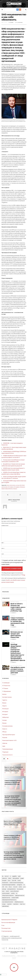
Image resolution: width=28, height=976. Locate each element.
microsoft (15, 887)
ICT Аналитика (19, 22)
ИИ (16, 893)
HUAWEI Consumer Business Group (16, 882)
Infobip (8, 485)
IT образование (6, 691)
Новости (4, 729)
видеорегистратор (6, 897)
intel (3, 887)
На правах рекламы (7, 726)
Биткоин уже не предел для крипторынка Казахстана (17, 634)
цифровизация (5, 906)
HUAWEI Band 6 (5, 882)
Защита (4, 705)
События (4, 743)
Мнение (4, 723)
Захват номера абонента (7, 488)
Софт (3, 746)
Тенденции (5, 752)
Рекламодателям (5, 928)
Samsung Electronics (11, 889)
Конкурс (4, 720)
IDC (24, 884)
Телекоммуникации (7, 749)
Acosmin (14, 958)
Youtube (12, 893)
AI (10, 876)
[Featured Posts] (4, 758)
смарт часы (22, 904)
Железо (4, 703)
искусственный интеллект (7, 902)
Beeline (9, 878)
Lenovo (10, 887)
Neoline (20, 887)
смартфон (9, 904)
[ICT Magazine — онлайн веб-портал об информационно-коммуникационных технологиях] (14, 3)
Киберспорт (5, 717)
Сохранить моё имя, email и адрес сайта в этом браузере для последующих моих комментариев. (13, 562)
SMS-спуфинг (10, 487)
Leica (6, 887)
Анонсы (4, 694)
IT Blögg (23, 575)
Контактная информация (8, 922)
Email (3, 548)
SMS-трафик (16, 487)
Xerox (3, 891)
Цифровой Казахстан (19, 895)
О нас (2, 925)
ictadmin (11, 22)
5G (2, 876)
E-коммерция (5, 682)
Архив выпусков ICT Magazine (9, 919)
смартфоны (15, 904)
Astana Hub (4, 878)
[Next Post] (20, 495)
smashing (17, 485)
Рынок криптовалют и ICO (9, 740)
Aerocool (6, 876)
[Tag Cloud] (8, 758)
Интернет (5, 714)
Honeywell (4, 880)
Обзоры (4, 731)
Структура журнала (6, 931)
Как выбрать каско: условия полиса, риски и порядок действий (18, 670)
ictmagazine (19, 884)
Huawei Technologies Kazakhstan (8, 884)
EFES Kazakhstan (16, 878)
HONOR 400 (14, 880)
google (22, 878)
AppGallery (14, 876)
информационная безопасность (9, 899)
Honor (9, 880)
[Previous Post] (8, 495)
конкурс (4, 904)
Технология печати (7, 755)
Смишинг (15, 488)
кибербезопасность (19, 902)
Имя (2, 542)
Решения (13, 642)
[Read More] (5, 773)
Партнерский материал (16, 665)
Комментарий (5, 525)
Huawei (19, 880)
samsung (4, 889)
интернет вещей (15, 897)
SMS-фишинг (22, 487)
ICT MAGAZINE (14, 948)
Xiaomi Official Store (14, 891)
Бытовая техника (15, 601)
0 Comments (13, 612)
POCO (24, 887)
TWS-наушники (20, 889)
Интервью (5, 711)
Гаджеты (4, 700)
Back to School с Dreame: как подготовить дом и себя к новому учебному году (18, 607)
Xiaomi (7, 891)
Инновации (5, 708)
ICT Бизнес (5, 688)
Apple (19, 876)
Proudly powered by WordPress (8, 955)
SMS (20, 485)
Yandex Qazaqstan (6, 893)
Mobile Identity (12, 485)
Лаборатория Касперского (8, 895)
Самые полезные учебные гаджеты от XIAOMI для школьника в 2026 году (17, 621)
